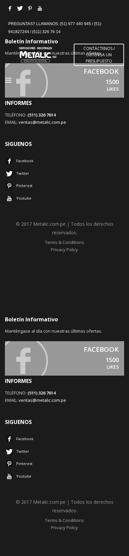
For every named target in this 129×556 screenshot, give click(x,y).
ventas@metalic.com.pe (42, 122)
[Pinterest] (30, 8)
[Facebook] (10, 8)
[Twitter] (20, 8)
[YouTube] (40, 8)
